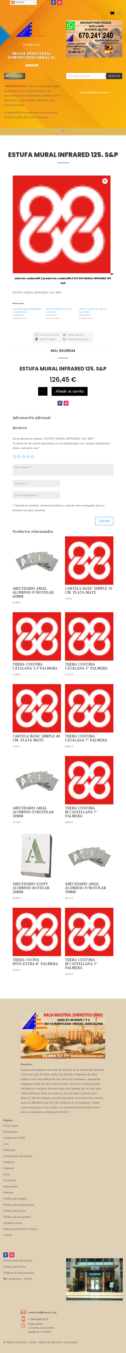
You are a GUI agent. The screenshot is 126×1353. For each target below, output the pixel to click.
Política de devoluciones (18, 1205)
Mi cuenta (9, 1180)
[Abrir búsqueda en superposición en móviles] (94, 76)
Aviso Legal (10, 1126)
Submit (104, 521)
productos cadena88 (57, 278)
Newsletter (10, 1186)
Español (19, 2)
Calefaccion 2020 (14, 1138)
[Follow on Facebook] (53, 2)
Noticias (8, 1192)
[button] (105, 181)
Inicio (6, 1174)
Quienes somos (12, 1223)
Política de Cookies (15, 1198)
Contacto (9, 1162)
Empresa (8, 1168)
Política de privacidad (16, 1217)
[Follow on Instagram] (59, 2)
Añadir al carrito (69, 391)
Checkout (9, 1150)
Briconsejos (10, 1132)
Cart (6, 1144)
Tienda (7, 1235)
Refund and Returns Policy (20, 1229)
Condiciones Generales (17, 1156)
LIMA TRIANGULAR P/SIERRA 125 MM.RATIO (27, 311)
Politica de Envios (14, 1211)
